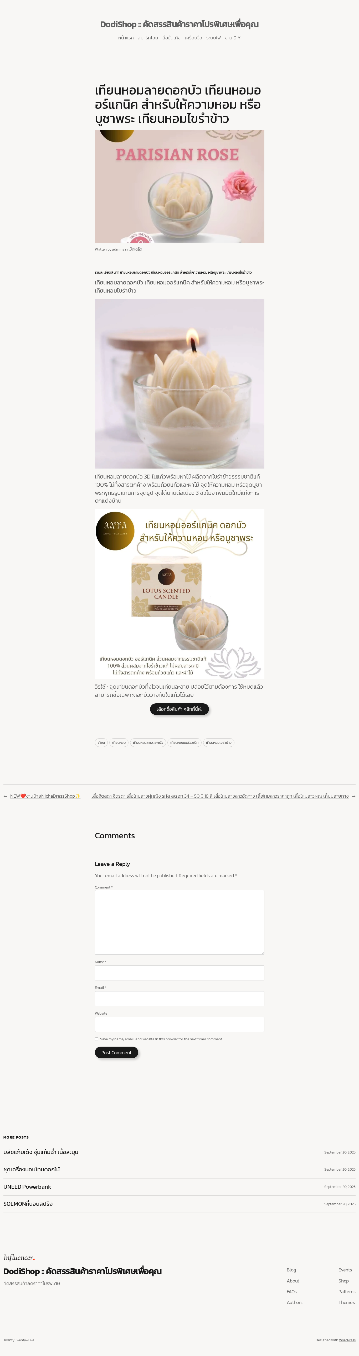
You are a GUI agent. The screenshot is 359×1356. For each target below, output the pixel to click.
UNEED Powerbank (27, 1187)
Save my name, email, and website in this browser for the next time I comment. (161, 1039)
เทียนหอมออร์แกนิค (184, 742)
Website (101, 1013)
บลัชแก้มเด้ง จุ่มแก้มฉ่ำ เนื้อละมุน (40, 1152)
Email (100, 987)
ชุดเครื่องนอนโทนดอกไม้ (31, 1169)
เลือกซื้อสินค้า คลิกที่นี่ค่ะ (179, 709)
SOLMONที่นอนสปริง (28, 1204)
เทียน (101, 742)
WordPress (347, 1340)
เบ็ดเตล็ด (135, 249)
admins (118, 249)
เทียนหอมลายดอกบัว (148, 742)
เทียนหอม (119, 742)
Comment (104, 887)
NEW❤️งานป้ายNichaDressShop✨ (45, 795)
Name (100, 962)
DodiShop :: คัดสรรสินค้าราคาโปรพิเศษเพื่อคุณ (179, 24)
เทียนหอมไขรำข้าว (219, 742)
